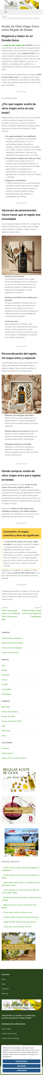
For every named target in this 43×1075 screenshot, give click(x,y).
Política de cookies (9, 1033)
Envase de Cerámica (10, 712)
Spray (4, 736)
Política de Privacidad (10, 1038)
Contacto (5, 989)
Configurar (21, 1070)
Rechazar (22, 1066)
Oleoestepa (6, 694)
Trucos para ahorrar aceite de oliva (17, 927)
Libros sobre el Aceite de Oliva (14, 758)
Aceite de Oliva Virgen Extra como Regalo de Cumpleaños (20, 869)
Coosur (4, 680)
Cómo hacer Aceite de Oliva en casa (17, 912)
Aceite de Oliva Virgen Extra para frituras (19, 922)
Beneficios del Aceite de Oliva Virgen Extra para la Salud (21, 898)
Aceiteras (5, 748)
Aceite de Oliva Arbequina (12, 638)
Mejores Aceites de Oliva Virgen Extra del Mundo (19, 906)
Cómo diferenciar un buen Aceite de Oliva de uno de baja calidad (20, 891)
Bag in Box (6, 707)
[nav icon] (6, 12)
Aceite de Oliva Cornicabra (12, 643)
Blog (3, 984)
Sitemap (5, 993)
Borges (4, 670)
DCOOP (5, 684)
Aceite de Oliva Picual (10, 652)
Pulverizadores (7, 753)
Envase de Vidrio (8, 716)
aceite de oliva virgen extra (15, 45)
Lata (3, 726)
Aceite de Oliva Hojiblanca (12, 648)
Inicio (4, 16)
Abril (3, 665)
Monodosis (6, 731)
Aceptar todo (21, 1061)
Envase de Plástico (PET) (12, 721)
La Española (6, 689)
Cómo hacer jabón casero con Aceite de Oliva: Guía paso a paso (21, 883)
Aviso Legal (6, 1029)
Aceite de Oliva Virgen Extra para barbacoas (21, 917)
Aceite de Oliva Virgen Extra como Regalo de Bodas (20, 876)
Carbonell (5, 675)
